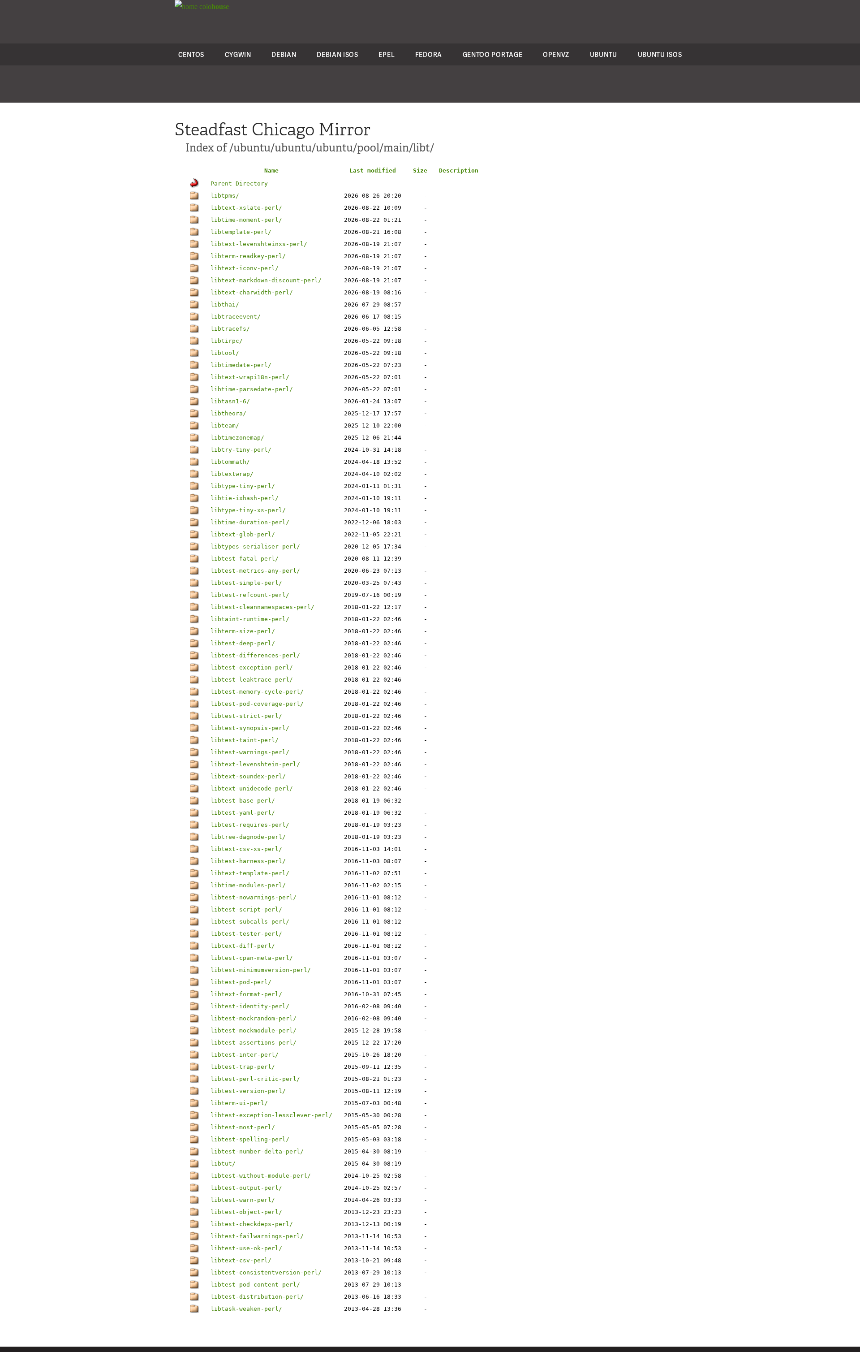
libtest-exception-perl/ (252, 667)
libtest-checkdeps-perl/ (252, 1224)
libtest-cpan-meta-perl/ (252, 958)
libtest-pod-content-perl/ (255, 1284)
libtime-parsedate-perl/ (252, 389)
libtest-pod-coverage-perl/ (257, 703)
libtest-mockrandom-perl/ (254, 1018)
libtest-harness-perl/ (248, 861)
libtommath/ (230, 461)
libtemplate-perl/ (241, 232)
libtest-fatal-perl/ (245, 558)
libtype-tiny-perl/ (243, 486)
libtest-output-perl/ (246, 1187)
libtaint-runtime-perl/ (250, 619)
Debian (283, 54)
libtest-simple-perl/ (246, 582)
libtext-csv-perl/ (241, 1260)
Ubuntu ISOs (660, 54)
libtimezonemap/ (237, 437)
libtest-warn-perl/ (243, 1199)
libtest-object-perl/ (246, 1212)
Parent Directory (239, 183)
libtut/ (223, 1163)
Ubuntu (603, 54)
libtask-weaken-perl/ (246, 1308)
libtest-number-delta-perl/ (257, 1151)
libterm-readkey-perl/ (248, 256)
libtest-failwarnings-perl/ (257, 1236)
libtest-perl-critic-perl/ (255, 1079)
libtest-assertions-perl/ (254, 1042)
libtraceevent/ (236, 316)
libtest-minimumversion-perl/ (261, 970)
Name (271, 170)
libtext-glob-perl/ (243, 534)
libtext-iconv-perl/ (245, 268)
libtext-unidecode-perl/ (252, 788)
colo (213, 6)
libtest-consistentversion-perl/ (266, 1272)
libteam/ (225, 425)
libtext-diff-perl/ (243, 945)
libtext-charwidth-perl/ (252, 292)
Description (458, 170)
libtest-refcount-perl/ (250, 595)
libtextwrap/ (232, 474)
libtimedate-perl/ (241, 365)
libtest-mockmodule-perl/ (254, 1030)
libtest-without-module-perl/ (261, 1175)
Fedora (428, 54)
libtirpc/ (227, 340)
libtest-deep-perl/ (243, 643)
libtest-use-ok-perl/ (246, 1248)
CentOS (191, 54)
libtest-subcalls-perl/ (250, 921)
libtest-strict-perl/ (246, 716)
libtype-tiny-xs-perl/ (248, 510)
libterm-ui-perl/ (239, 1103)
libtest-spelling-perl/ (250, 1139)
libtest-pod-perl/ (241, 982)
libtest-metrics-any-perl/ (255, 570)
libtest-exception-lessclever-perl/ (271, 1115)
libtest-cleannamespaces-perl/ (262, 607)
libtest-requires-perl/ (250, 824)
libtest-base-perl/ (243, 800)
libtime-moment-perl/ (246, 219)
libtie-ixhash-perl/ (245, 498)
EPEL (386, 54)
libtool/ (225, 353)
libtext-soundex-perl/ (248, 776)
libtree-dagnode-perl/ (248, 837)
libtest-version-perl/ (248, 1091)
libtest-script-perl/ (246, 909)
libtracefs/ (230, 328)
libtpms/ (225, 195)
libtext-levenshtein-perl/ (255, 764)
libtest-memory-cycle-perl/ (257, 691)
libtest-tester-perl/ (246, 933)
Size (420, 170)
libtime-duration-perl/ (250, 522)
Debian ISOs (337, 54)
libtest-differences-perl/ (255, 655)
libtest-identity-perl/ (250, 1006)
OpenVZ (556, 54)
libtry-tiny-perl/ (241, 449)
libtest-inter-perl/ (245, 1054)
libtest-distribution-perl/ (257, 1296)
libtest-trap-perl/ (243, 1066)
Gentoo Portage (493, 54)
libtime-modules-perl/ (248, 885)
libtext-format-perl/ (246, 994)
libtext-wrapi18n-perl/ (250, 377)
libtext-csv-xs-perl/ (246, 849)
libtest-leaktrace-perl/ (252, 679)
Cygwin (238, 54)
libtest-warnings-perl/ (250, 752)
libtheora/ (228, 413)
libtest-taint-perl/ (245, 740)
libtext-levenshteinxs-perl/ (259, 244)
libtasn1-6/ (230, 401)
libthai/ (225, 304)
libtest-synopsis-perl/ (250, 728)
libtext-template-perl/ (250, 873)
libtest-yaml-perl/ (243, 812)
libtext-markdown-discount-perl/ (266, 280)
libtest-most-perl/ (243, 1127)
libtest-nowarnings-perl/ (254, 897)
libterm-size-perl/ (243, 631)
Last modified (372, 170)
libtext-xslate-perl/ (246, 207)
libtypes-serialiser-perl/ (255, 546)
